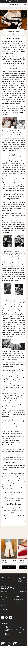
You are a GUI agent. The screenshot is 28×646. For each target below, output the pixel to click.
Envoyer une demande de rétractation (6, 608)
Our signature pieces (19, 599)
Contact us (3, 605)
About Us (16, 601)
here (13, 516)
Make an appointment (7, 634)
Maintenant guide (5, 601)
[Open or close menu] (2, 4)
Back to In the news (14, 532)
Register (22, 591)
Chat (20, 632)
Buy (9, 567)
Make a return (4, 603)
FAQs (2, 599)
